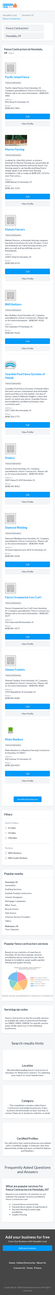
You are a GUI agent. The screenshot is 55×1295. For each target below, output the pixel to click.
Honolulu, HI (28, 15)
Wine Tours (10, 905)
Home (12, 1262)
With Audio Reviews (18, 858)
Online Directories (25, 1262)
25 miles (12, 828)
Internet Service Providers (17, 917)
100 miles (12, 838)
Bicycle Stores (12, 909)
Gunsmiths (10, 885)
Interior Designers (14, 897)
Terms (29, 1268)
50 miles (12, 833)
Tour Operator (12, 929)
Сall (27, 116)
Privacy (37, 1268)
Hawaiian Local (10, 15)
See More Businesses (27, 799)
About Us (41, 1262)
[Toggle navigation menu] (50, 5)
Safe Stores (10, 913)
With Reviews (14, 853)
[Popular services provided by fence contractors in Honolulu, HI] (27, 979)
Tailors (8, 921)
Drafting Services (13, 889)
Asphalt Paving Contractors (18, 893)
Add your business (27, 1248)
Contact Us (19, 1268)
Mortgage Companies (15, 901)
